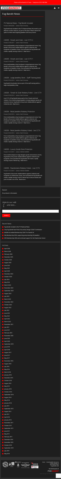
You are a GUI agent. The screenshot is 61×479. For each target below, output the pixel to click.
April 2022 (7, 319)
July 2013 (6, 406)
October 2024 (8, 276)
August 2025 (7, 262)
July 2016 (6, 366)
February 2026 (8, 254)
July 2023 (6, 296)
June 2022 (7, 313)
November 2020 (8, 335)
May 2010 (7, 453)
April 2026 (7, 248)
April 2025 (7, 271)
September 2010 (8, 448)
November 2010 (8, 442)
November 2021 (8, 324)
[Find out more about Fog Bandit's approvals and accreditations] (11, 464)
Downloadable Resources (52, 462)
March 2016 (7, 372)
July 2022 (6, 310)
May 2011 (7, 434)
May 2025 (7, 268)
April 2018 (7, 350)
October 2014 (8, 392)
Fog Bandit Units (55, 466)
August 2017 (7, 352)
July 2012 (6, 414)
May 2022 (7, 316)
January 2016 (8, 375)
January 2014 (8, 403)
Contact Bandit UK (54, 463)
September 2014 (8, 394)
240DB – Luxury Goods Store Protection (18, 149)
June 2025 (7, 265)
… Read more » (26, 51)
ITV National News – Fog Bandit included (18, 23)
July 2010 (6, 451)
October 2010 (8, 445)
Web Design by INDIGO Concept (49, 473)
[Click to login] (54, 8)
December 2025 (8, 257)
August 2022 (7, 307)
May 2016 (7, 369)
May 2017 (7, 358)
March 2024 (7, 285)
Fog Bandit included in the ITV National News (17, 227)
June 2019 (7, 347)
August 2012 (7, 411)
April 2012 (7, 417)
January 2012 (8, 420)
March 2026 (7, 251)
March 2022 (7, 321)
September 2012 (8, 408)
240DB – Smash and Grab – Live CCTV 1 (18, 59)
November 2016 (8, 361)
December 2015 (8, 378)
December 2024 (8, 274)
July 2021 (6, 327)
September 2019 (8, 344)
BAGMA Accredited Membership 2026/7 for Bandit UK (19, 232)
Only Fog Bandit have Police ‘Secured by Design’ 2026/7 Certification (23, 229)
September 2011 (8, 428)
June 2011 (7, 431)
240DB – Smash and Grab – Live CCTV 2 (18, 40)
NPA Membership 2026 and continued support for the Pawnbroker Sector (25, 238)
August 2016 (7, 364)
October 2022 (8, 305)
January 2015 (8, 389)
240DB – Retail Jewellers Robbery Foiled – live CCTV (22, 130)
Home (43, 462)
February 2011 (8, 437)
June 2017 (7, 355)
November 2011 (8, 422)
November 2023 (8, 288)
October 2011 (8, 425)
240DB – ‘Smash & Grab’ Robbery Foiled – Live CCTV (22, 93)
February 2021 (8, 333)
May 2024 (7, 282)
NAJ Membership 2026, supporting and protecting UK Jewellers (22, 235)
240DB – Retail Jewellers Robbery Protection (19, 111)
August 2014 (7, 397)
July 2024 (6, 279)
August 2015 (7, 383)
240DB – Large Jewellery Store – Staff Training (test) (22, 77)
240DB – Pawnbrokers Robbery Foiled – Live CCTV (22, 168)
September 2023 (8, 290)
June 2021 (7, 330)
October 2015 (8, 380)
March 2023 (7, 299)
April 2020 (7, 341)
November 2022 (8, 302)
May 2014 (7, 400)
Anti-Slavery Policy (54, 464)
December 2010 (8, 439)
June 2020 (7, 338)
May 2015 (7, 386)
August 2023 (7, 293)
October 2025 (8, 260)
